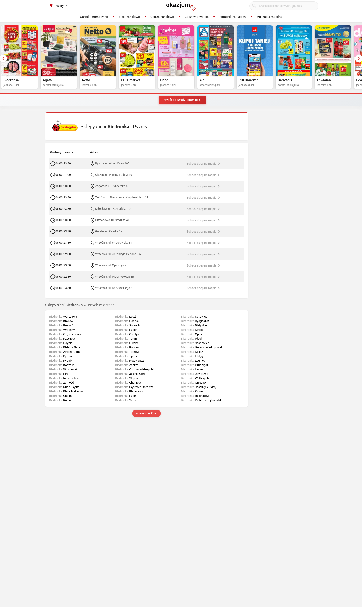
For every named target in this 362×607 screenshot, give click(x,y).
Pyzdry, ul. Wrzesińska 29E (112, 163)
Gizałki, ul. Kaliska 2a (108, 231)
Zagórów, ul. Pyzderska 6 (111, 186)
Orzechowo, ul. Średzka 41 (112, 220)
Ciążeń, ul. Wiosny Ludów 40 (113, 174)
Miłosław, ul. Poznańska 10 (113, 208)
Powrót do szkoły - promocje (181, 99)
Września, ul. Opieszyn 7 (110, 265)
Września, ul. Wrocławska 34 (113, 242)
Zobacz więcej (147, 413)
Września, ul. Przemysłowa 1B (114, 276)
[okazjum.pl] (181, 6)
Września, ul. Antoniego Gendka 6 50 (118, 254)
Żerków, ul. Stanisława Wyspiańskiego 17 (121, 197)
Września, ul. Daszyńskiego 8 (113, 288)
